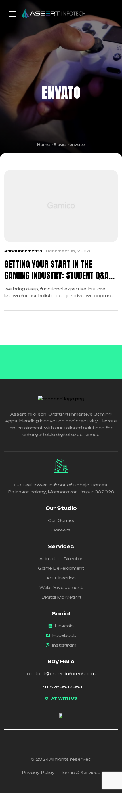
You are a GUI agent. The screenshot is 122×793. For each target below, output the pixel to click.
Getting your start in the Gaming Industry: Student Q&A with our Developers (56, 270)
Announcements (23, 251)
